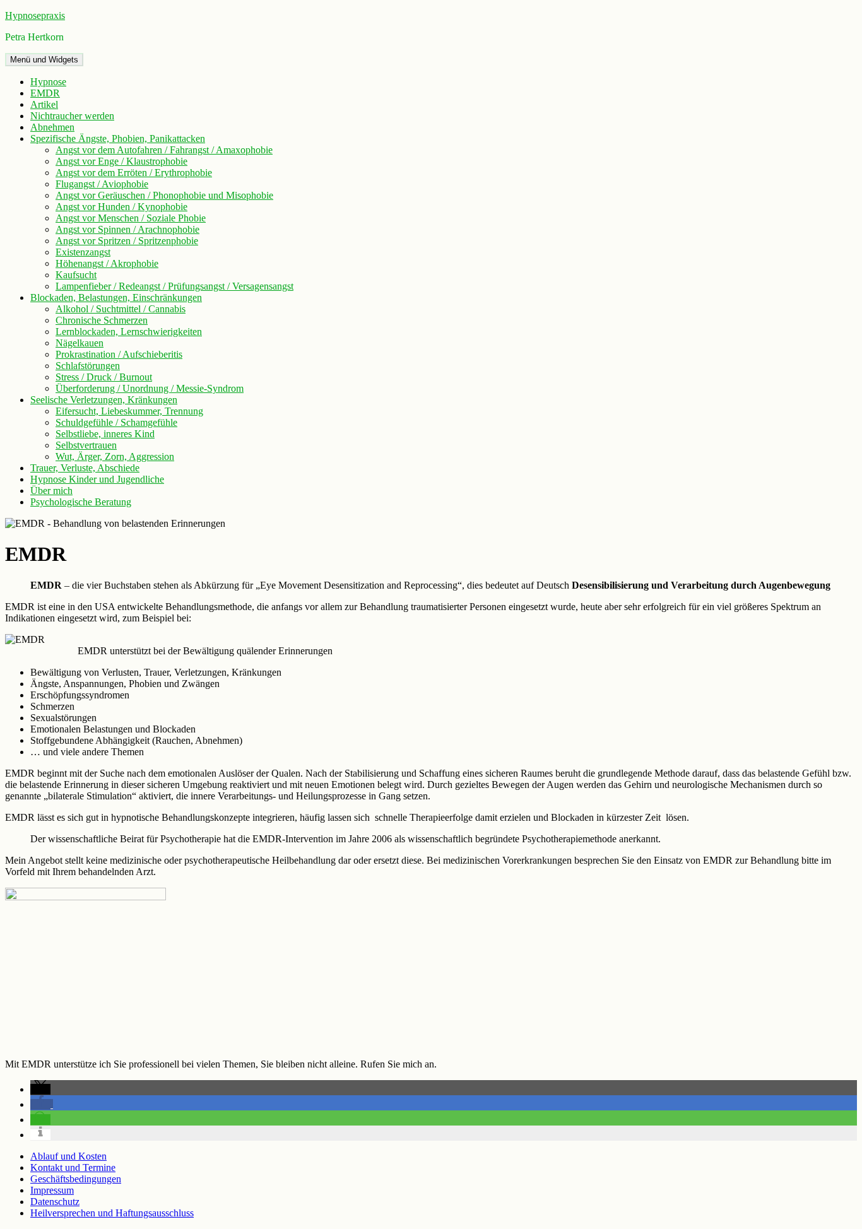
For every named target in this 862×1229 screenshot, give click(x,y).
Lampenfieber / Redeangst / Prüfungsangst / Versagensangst (174, 286)
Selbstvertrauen (86, 445)
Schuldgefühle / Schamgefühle (116, 422)
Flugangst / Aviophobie (102, 184)
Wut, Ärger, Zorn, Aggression (115, 456)
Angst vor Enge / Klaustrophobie (121, 161)
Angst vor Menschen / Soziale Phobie (131, 218)
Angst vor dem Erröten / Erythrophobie (134, 172)
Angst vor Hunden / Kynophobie (121, 206)
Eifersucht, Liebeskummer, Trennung (129, 411)
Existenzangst (83, 252)
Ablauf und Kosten (68, 1156)
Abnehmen (52, 127)
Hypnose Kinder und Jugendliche (97, 479)
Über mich (51, 490)
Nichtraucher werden (72, 115)
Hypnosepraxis (35, 15)
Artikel (44, 104)
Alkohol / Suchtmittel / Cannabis (121, 308)
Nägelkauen (79, 343)
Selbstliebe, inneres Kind (105, 433)
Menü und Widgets (44, 59)
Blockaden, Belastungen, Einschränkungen (116, 297)
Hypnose (48, 81)
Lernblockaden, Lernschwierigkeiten (129, 331)
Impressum (52, 1190)
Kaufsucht (76, 274)
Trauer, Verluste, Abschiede (84, 467)
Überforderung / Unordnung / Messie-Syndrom (150, 388)
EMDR (45, 93)
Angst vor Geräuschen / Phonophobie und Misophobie (164, 195)
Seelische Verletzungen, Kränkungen (103, 399)
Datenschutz (55, 1201)
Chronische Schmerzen (102, 320)
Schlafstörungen (88, 365)
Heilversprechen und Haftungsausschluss (112, 1213)
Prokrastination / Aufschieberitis (119, 354)
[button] (40, 1089)
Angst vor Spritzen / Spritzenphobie (127, 240)
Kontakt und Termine (72, 1167)
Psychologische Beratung (80, 502)
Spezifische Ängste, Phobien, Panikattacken (117, 138)
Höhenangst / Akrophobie (107, 263)
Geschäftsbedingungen (75, 1178)
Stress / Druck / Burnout (104, 377)
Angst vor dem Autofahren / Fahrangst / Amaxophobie (164, 149)
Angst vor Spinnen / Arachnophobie (127, 229)
